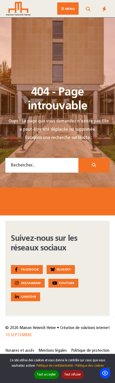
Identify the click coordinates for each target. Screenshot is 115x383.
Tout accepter (46, 374)
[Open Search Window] (88, 9)
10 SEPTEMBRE (18, 335)
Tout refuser (72, 374)
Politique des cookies (89, 365)
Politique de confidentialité (54, 365)
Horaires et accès (19, 351)
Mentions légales (53, 351)
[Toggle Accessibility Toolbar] (105, 373)
